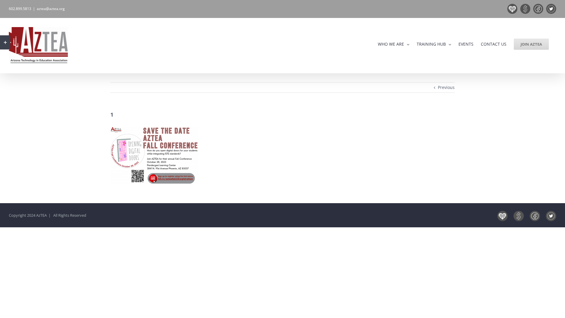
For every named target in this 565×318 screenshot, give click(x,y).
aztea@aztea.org (51, 8)
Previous (446, 87)
